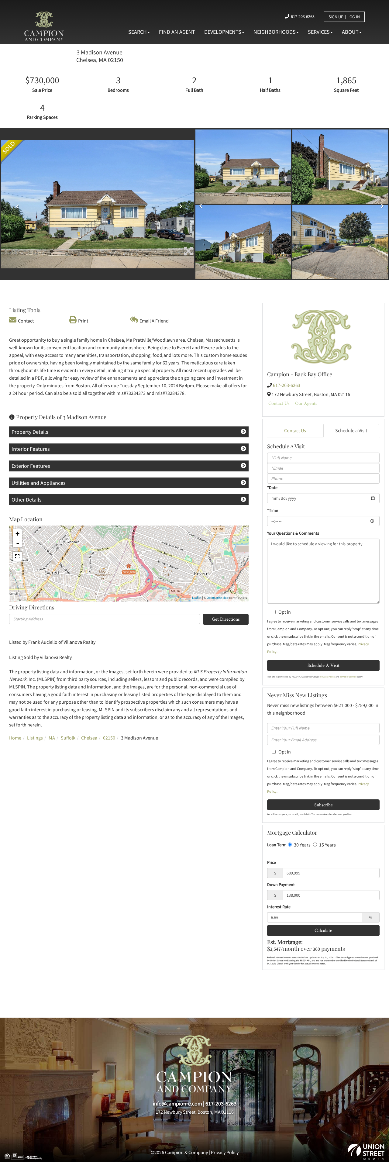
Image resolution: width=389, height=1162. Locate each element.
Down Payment (281, 884)
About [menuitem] (350, 31)
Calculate (323, 930)
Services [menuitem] (319, 31)
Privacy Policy (327, 676)
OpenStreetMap (218, 597)
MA (52, 738)
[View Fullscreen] (17, 556)
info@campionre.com (177, 1103)
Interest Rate (279, 906)
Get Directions (226, 619)
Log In (353, 16)
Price (271, 862)
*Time (272, 510)
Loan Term (277, 844)
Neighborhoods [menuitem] (274, 31)
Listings (35, 738)
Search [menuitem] (137, 31)
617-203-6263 (303, 16)
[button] (15, 204)
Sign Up (336, 16)
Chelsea (89, 738)
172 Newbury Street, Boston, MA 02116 (195, 1112)
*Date (272, 487)
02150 (109, 738)
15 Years (327, 845)
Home (15, 738)
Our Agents (306, 403)
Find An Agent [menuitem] (177, 31)
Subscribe (323, 805)
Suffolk (68, 738)
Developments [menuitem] (222, 31)
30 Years (302, 845)
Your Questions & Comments (293, 533)
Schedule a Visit (351, 430)
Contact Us (279, 403)
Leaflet (196, 597)
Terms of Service (348, 676)
